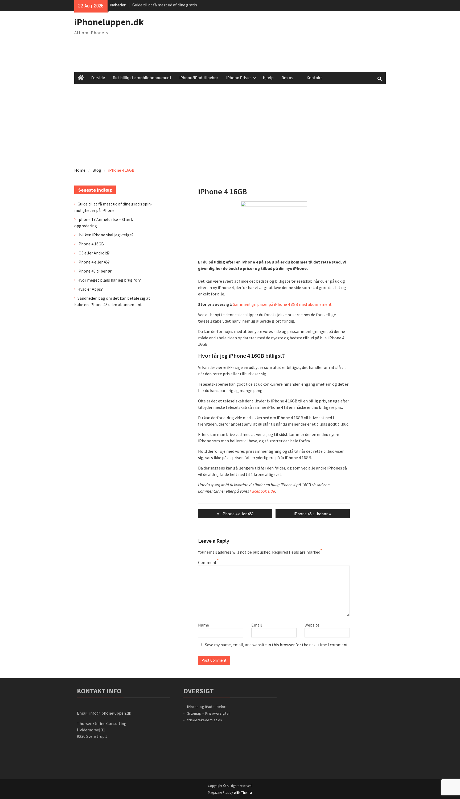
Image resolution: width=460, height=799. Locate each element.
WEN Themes (243, 792)
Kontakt (314, 78)
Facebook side (262, 491)
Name (203, 625)
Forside (98, 78)
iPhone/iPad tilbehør (198, 78)
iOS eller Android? (93, 253)
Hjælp (268, 78)
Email (256, 625)
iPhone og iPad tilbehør (207, 706)
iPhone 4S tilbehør (94, 271)
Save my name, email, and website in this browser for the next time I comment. (277, 644)
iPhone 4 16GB (90, 243)
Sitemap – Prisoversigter (208, 713)
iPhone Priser (238, 78)
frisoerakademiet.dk (205, 720)
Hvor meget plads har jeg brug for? (109, 280)
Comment (207, 562)
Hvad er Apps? (90, 289)
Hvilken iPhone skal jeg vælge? (105, 234)
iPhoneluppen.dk (109, 22)
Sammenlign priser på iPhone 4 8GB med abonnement (282, 304)
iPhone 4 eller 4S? (93, 262)
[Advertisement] (230, 124)
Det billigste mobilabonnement (142, 78)
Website (312, 625)
